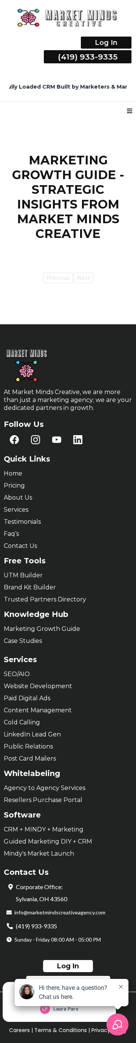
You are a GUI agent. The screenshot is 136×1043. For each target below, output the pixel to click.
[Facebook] (14, 439)
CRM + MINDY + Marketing (43, 829)
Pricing (14, 485)
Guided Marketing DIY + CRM (48, 841)
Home (13, 473)
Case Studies (23, 640)
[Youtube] (56, 439)
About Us (18, 497)
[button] (129, 111)
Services (16, 509)
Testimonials (22, 521)
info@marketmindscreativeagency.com (59, 912)
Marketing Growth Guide (42, 628)
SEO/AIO (17, 674)
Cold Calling (22, 722)
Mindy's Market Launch (39, 853)
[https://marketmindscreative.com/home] (68, 18)
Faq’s (11, 533)
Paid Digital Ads (27, 698)
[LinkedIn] (77, 439)
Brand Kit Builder (30, 587)
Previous (58, 278)
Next (83, 278)
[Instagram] (35, 439)
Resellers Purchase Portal (43, 800)
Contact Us (20, 545)
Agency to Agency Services (44, 787)
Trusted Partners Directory (45, 599)
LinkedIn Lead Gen (32, 734)
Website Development (38, 686)
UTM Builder (23, 575)
